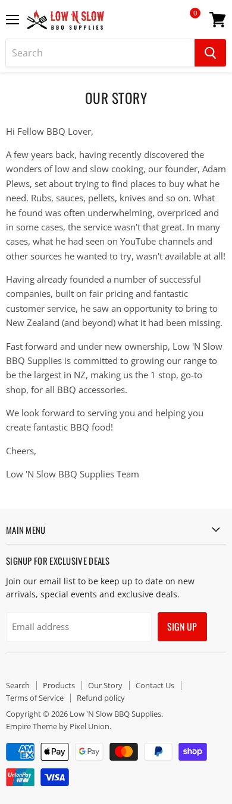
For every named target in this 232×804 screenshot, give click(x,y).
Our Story (105, 685)
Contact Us (155, 685)
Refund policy (101, 697)
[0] (186, 24)
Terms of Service (35, 697)
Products (59, 685)
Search (18, 685)
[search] (100, 53)
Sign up (182, 626)
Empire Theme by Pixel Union (57, 726)
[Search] (210, 53)
